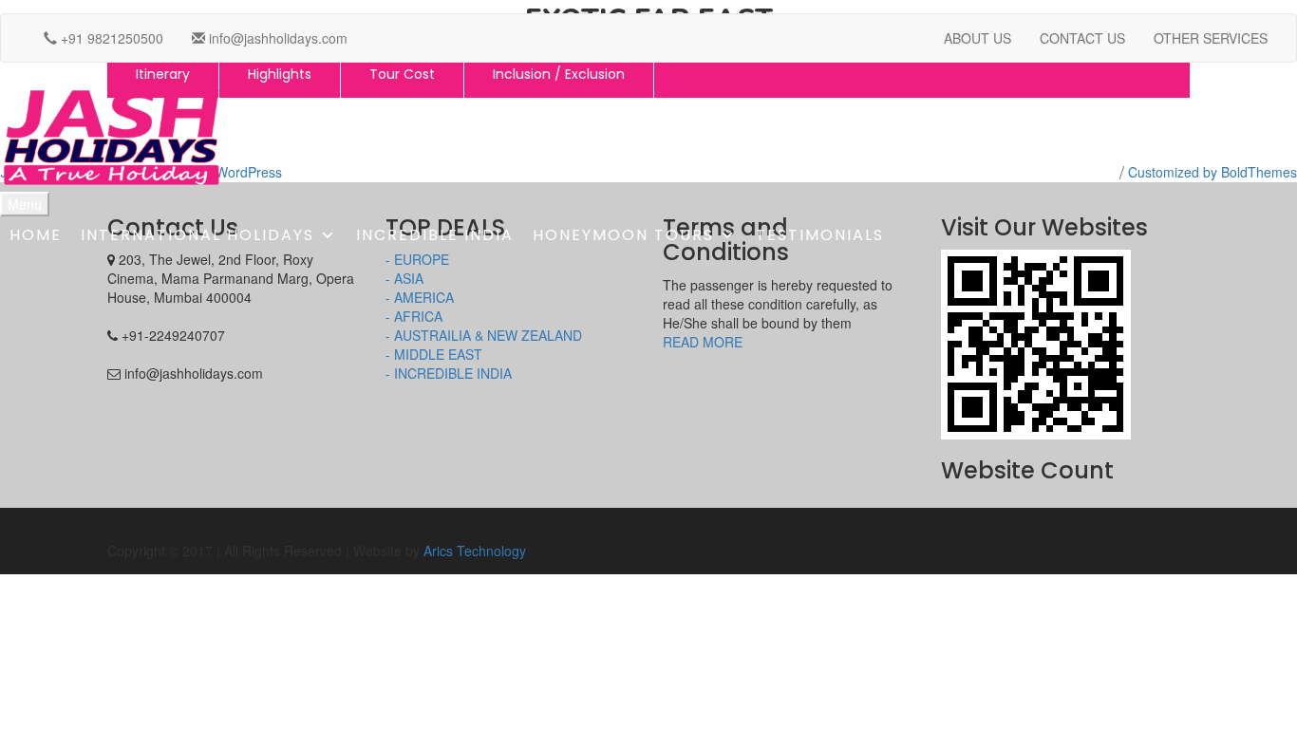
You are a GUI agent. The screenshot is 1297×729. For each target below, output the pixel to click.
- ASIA (404, 278)
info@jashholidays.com (276, 37)
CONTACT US (1082, 37)
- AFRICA (413, 316)
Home (35, 235)
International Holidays (197, 235)
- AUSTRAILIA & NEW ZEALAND (483, 335)
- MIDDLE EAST (433, 354)
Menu (25, 204)
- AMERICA (419, 297)
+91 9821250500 (110, 37)
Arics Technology (474, 550)
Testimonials (820, 235)
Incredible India (435, 235)
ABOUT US (977, 37)
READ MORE (702, 341)
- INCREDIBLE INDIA (448, 373)
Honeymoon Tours (623, 235)
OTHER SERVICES (1211, 37)
